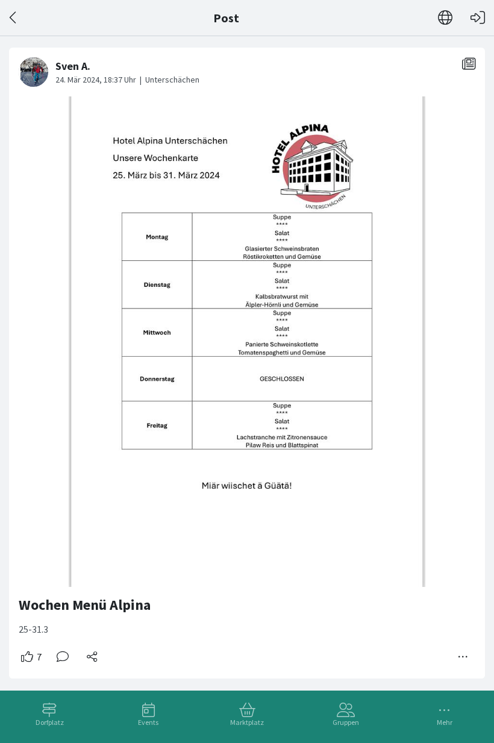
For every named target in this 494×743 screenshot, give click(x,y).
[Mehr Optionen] (463, 657)
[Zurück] (13, 18)
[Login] (477, 18)
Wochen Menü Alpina (85, 604)
